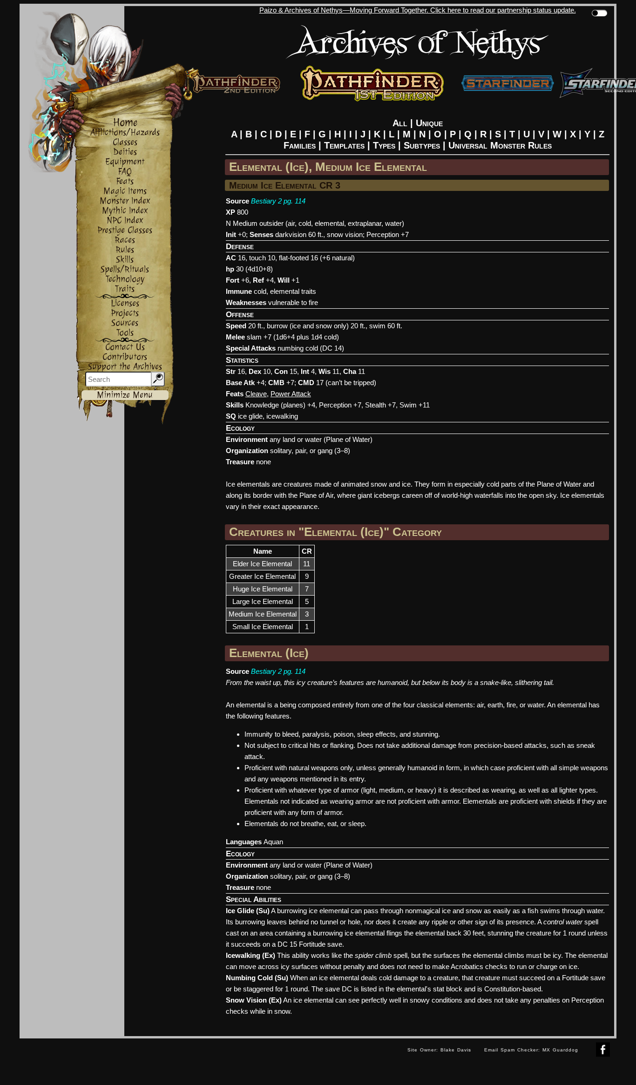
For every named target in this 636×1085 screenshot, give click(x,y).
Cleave (256, 394)
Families (300, 145)
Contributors (124, 357)
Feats (125, 181)
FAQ (125, 171)
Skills (125, 259)
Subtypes (422, 145)
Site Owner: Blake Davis (439, 1049)
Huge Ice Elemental (262, 589)
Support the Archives (125, 367)
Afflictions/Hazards (125, 132)
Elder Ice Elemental (262, 564)
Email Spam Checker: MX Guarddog (531, 1049)
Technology (125, 279)
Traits (125, 289)
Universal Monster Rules (500, 145)
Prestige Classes (124, 230)
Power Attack (291, 394)
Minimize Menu (125, 395)
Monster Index (125, 201)
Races (125, 240)
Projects (125, 313)
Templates (344, 145)
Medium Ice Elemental (263, 614)
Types (384, 145)
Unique (429, 123)
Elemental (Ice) (269, 653)
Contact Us (125, 347)
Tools (125, 333)
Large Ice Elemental (262, 601)
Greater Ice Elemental (262, 576)
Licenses (125, 303)
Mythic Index (125, 211)
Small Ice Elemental (262, 627)
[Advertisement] (210, 1059)
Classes (125, 142)
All (399, 123)
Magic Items (125, 191)
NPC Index (125, 220)
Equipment (124, 162)
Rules (124, 250)
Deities (125, 152)
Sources (124, 323)
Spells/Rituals (125, 269)
